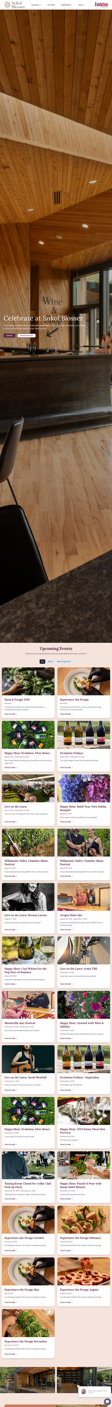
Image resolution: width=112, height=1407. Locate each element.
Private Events (26, 336)
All (42, 661)
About (80, 5)
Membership (65, 5)
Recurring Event (64, 661)
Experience (35, 5)
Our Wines (51, 5)
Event (50, 661)
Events (9, 336)
